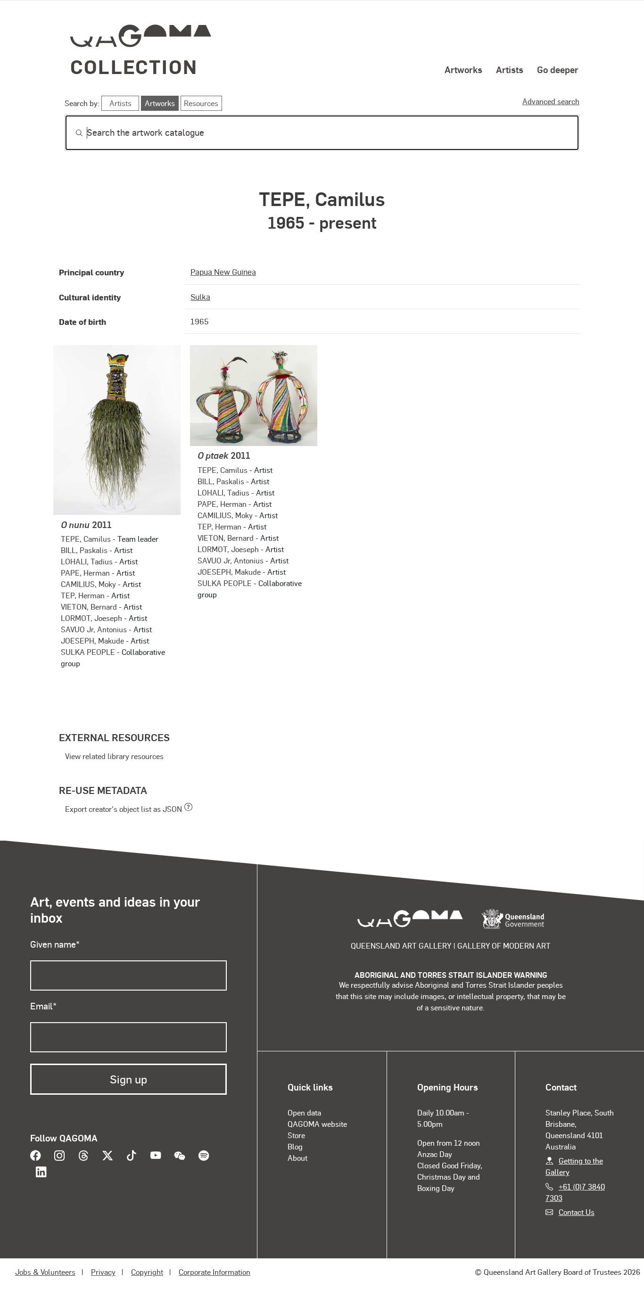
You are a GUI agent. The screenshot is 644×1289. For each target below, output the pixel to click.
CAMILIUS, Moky (88, 584)
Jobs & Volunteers (45, 1272)
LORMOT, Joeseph (91, 618)
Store (296, 1135)
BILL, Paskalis (84, 550)
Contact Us (576, 1212)
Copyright (147, 1272)
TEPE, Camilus (86, 539)
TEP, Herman (83, 595)
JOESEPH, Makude (92, 640)
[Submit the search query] (71, 133)
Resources (201, 103)
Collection (134, 66)
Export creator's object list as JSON (123, 809)
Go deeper (557, 69)
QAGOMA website (317, 1124)
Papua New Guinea (223, 271)
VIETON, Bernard (89, 606)
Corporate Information (214, 1272)
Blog (295, 1146)
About (297, 1158)
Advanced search (550, 101)
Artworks (463, 69)
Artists (509, 69)
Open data (304, 1112)
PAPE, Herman (85, 573)
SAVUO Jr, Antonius (94, 629)
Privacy (103, 1272)
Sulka (200, 296)
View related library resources (114, 756)
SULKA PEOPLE (88, 652)
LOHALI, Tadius (87, 561)
